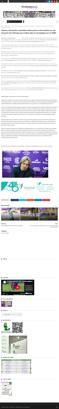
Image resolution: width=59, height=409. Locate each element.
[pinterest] (54, 1)
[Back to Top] (57, 407)
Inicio (2, 21)
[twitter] (49, 1)
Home (2, 26)
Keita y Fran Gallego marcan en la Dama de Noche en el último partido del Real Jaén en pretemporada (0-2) (29, 215)
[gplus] (52, 1)
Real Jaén (7, 26)
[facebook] (47, 1)
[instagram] (57, 1)
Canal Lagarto (26, 407)
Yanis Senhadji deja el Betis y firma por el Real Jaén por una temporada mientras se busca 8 (10, 216)
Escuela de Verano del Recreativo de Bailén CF (48, 216)
